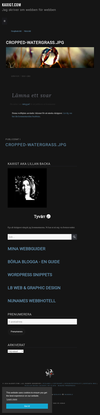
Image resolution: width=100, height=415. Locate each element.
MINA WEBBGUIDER (26, 248)
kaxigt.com (11, 4)
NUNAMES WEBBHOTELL (32, 300)
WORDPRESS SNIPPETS (30, 274)
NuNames (47, 383)
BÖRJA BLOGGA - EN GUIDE (34, 261)
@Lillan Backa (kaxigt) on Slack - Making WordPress (50, 385)
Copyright (58, 383)
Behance (58, 394)
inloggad (26, 104)
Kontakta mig (89, 383)
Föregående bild (16, 31)
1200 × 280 (26, 76)
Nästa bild (27, 31)
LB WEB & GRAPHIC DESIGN (34, 287)
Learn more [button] (12, 399)
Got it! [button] (27, 406)
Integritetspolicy (73, 383)
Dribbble (68, 394)
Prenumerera (16, 331)
